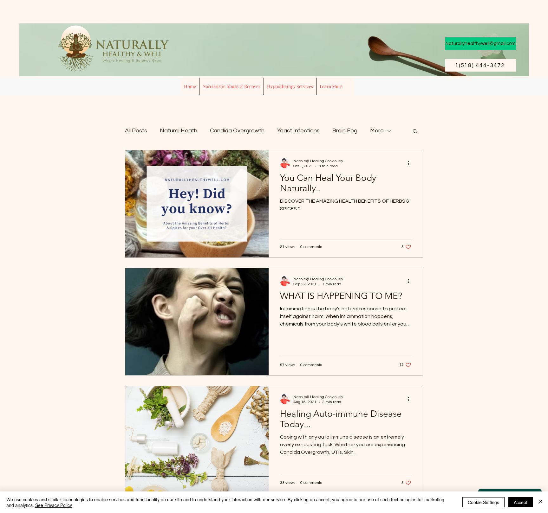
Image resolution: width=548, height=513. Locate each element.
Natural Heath (178, 131)
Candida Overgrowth (237, 131)
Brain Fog (344, 131)
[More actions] (410, 163)
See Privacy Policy (53, 505)
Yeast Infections (298, 131)
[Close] (540, 502)
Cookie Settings (483, 502)
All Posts (136, 131)
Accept (520, 502)
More (377, 131)
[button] (290, 86)
